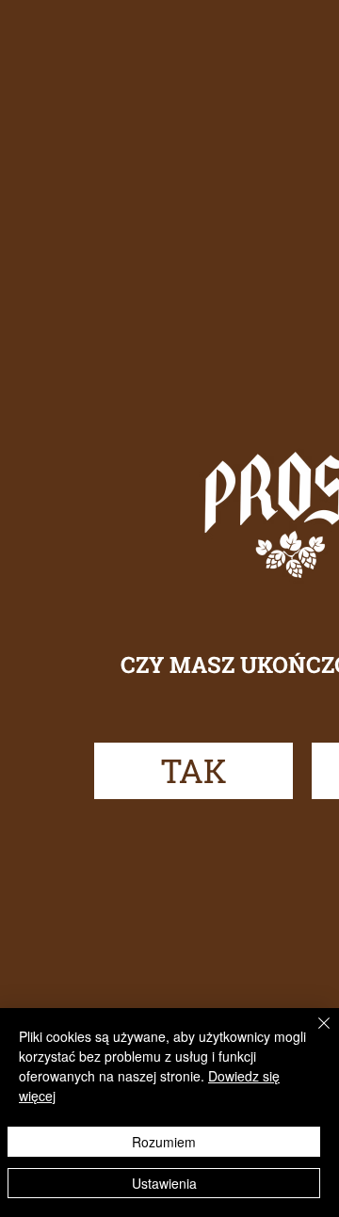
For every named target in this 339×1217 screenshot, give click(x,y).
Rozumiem (164, 1141)
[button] (193, 771)
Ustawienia (164, 1183)
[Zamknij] (312, 1034)
